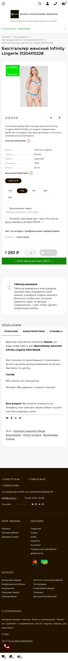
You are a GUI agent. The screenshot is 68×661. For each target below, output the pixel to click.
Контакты (35, 545)
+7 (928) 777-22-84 (11, 479)
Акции (34, 532)
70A (10, 191)
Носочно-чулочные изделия (48, 580)
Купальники (8, 588)
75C (34, 191)
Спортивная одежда (43, 588)
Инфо (33, 537)
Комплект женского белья (29, 431)
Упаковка (38, 592)
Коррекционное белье (13, 584)
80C (10, 197)
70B (22, 191)
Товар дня (36, 528)
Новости (35, 541)
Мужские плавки (10, 592)
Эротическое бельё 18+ (45, 596)
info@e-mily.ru (9, 498)
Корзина (6, 528)
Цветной (13, 181)
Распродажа (50, 434)
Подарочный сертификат (44, 549)
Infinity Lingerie (11, 324)
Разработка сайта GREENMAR (17, 641)
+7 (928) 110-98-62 (36, 479)
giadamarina (37, 553)
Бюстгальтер (13, 434)
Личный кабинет (10, 532)
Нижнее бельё (9, 596)
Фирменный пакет (20, 208)
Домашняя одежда (11, 580)
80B (46, 191)
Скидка (10, 438)
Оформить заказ (10, 537)
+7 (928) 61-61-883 (10, 485)
